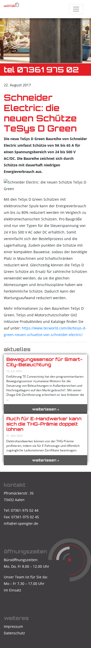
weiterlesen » (45, 409)
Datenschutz (14, 633)
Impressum (13, 626)
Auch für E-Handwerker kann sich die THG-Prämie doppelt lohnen (44, 424)
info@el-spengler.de (21, 523)
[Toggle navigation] (76, 9)
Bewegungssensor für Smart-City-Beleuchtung (44, 361)
